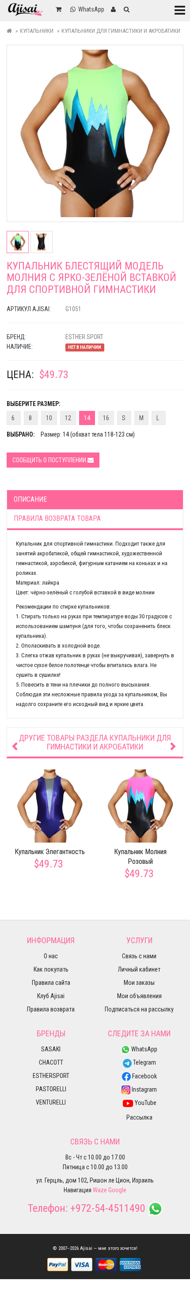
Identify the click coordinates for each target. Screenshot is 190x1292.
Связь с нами (139, 956)
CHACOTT (51, 1062)
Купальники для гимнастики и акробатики (120, 30)
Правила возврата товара (57, 518)
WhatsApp (143, 1049)
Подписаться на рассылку (139, 1009)
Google (117, 1190)
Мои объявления (139, 995)
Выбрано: (21, 434)
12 (68, 418)
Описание (30, 499)
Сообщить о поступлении (49, 460)
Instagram (143, 1089)
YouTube (144, 1102)
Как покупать (51, 969)
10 (49, 418)
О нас (51, 956)
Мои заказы (139, 982)
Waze (100, 1190)
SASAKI (51, 1049)
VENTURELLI (51, 1102)
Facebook (144, 1076)
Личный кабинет (139, 969)
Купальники (36, 30)
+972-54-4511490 (107, 1208)
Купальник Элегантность (50, 851)
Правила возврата (51, 1009)
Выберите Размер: (34, 403)
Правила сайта (51, 982)
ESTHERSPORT (51, 1075)
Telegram (144, 1062)
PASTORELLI (51, 1089)
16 (106, 418)
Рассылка (139, 1117)
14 (87, 418)
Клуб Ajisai (51, 995)
